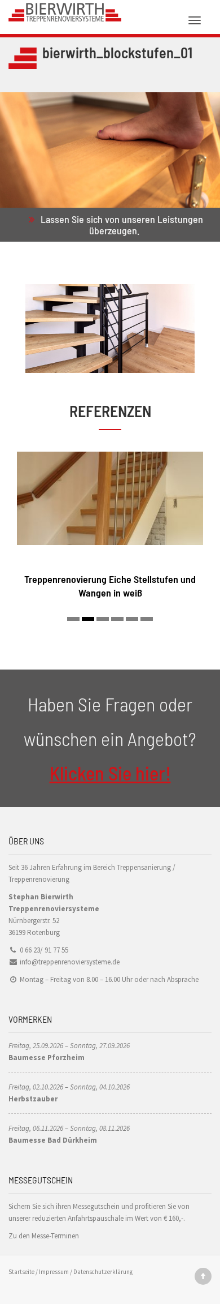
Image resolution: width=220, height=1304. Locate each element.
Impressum (54, 1272)
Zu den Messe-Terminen (43, 1236)
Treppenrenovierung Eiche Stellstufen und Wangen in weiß (110, 585)
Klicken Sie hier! (110, 772)
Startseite (21, 1272)
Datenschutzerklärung (103, 1272)
